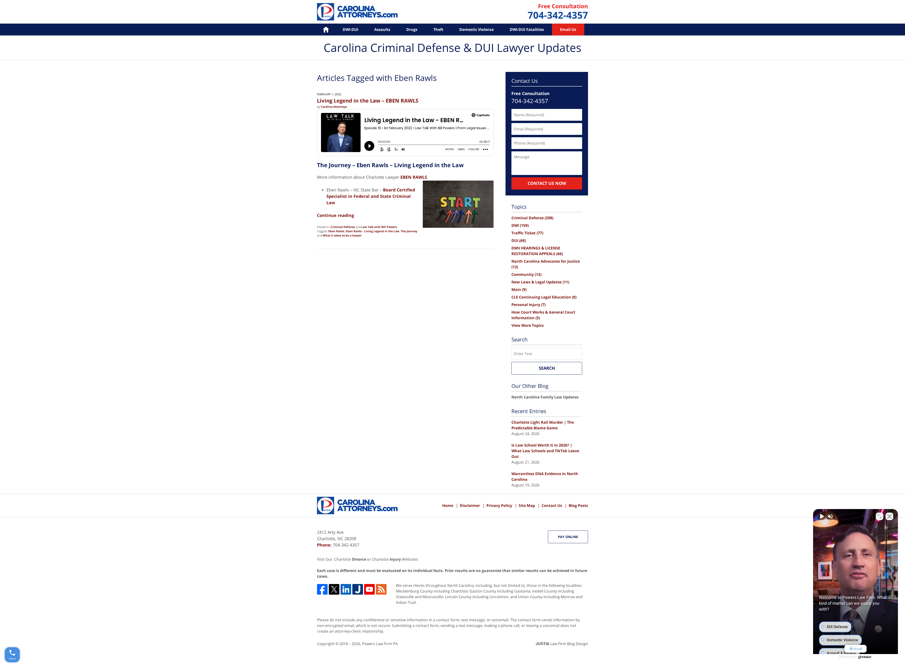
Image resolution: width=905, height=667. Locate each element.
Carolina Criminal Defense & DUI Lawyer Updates (357, 12)
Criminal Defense (342, 227)
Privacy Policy (499, 505)
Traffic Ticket (527, 233)
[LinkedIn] (346, 589)
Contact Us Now (547, 183)
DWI (520, 225)
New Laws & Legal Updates (540, 282)
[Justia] (357, 589)
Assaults (382, 29)
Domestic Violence (476, 29)
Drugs (411, 29)
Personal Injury (528, 304)
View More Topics (527, 325)
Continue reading (335, 215)
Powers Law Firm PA (380, 643)
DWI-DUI (350, 29)
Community (526, 274)
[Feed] (381, 589)
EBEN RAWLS (413, 177)
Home (322, 29)
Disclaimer (470, 505)
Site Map (527, 505)
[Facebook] (322, 589)
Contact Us (552, 505)
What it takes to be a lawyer (342, 235)
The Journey (409, 231)
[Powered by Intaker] (865, 657)
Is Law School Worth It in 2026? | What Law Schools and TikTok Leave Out (545, 451)
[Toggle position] (879, 516)
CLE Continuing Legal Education (543, 297)
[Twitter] (334, 589)
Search (547, 368)
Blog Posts (578, 505)
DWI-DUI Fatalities (527, 29)
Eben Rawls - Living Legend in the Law (372, 231)
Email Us (568, 29)
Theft (438, 29)
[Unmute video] (821, 516)
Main (519, 289)
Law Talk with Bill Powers (379, 227)
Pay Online (568, 536)
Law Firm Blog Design (562, 643)
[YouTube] (369, 589)
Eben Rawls (336, 231)
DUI (518, 240)
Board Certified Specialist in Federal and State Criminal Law (370, 196)
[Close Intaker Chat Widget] (889, 516)
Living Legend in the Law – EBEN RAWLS (367, 100)
